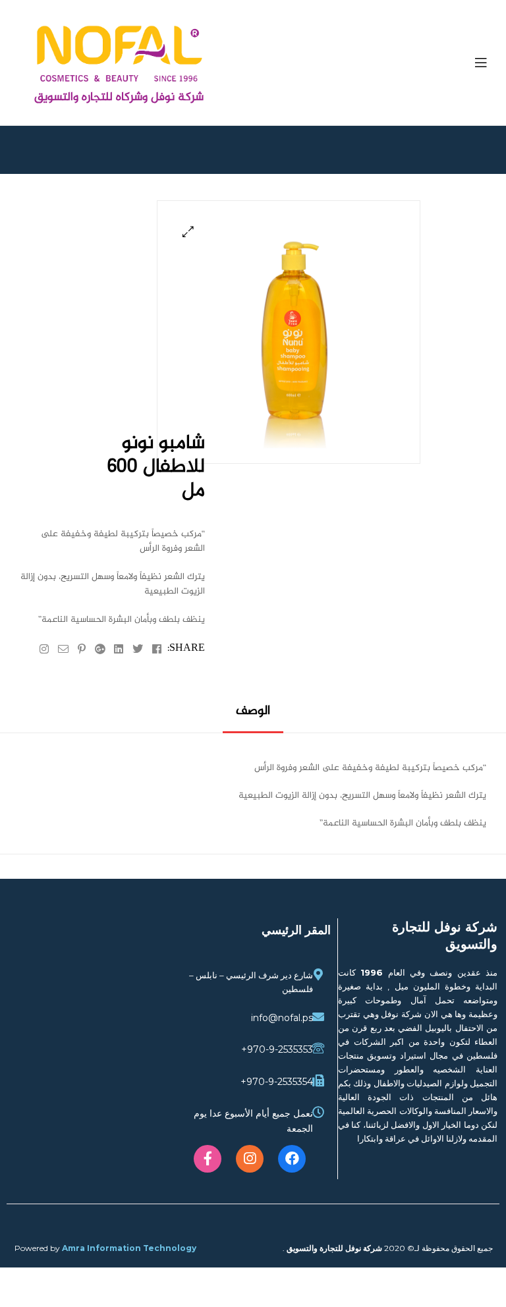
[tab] (253, 716)
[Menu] (472, 62)
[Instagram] (250, 1159)
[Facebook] (292, 1159)
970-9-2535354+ (276, 1082)
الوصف (253, 712)
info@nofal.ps (282, 1018)
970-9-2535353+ (277, 1049)
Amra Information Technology (129, 1248)
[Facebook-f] (207, 1159)
